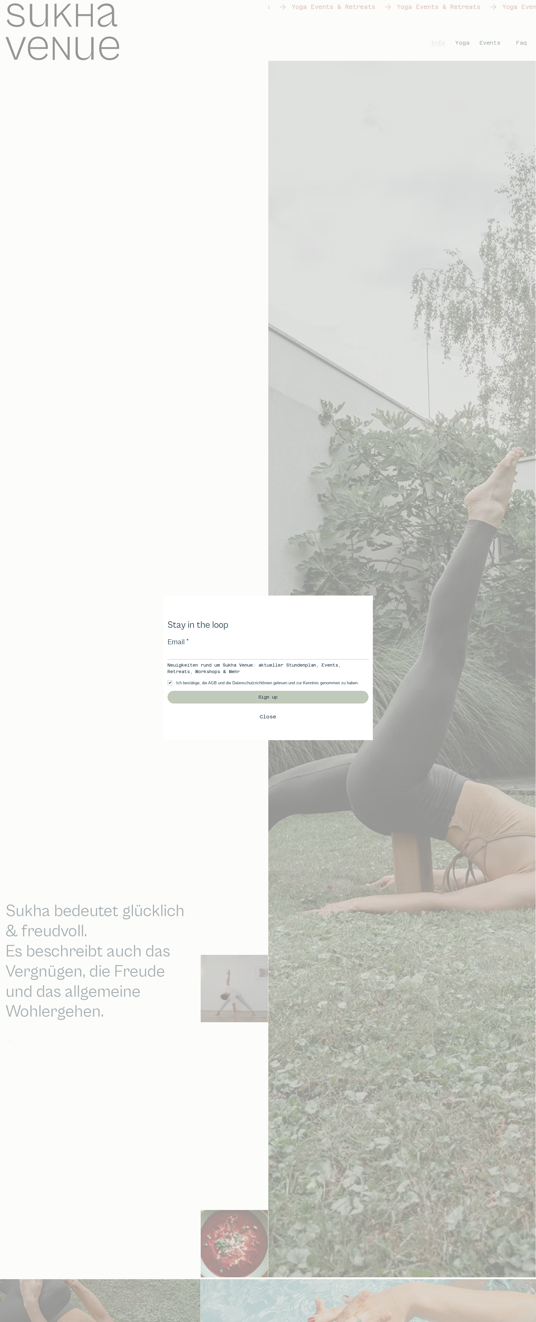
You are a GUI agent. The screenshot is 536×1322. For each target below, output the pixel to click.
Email (178, 641)
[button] (268, 716)
